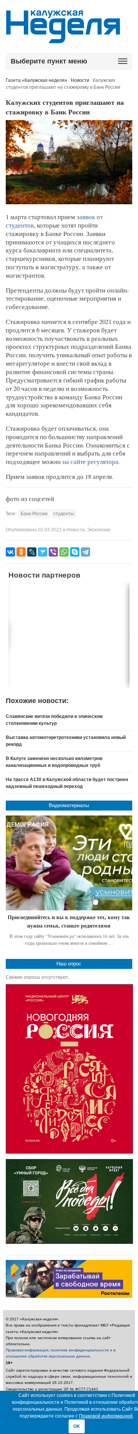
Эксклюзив (98, 529)
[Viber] (53, 552)
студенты (63, 513)
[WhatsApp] (64, 552)
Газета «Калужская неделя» (36, 80)
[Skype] (74, 552)
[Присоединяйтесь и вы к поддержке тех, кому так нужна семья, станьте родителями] (69, 862)
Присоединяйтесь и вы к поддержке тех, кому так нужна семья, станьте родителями (69, 921)
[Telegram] (85, 552)
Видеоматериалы (69, 805)
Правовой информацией (106, 1416)
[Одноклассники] (21, 552)
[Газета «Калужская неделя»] (63, 39)
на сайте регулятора (90, 461)
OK (76, 1426)
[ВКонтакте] (10, 552)
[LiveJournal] (31, 552)
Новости (80, 80)
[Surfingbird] (42, 552)
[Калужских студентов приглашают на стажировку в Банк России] (69, 202)
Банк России (34, 513)
